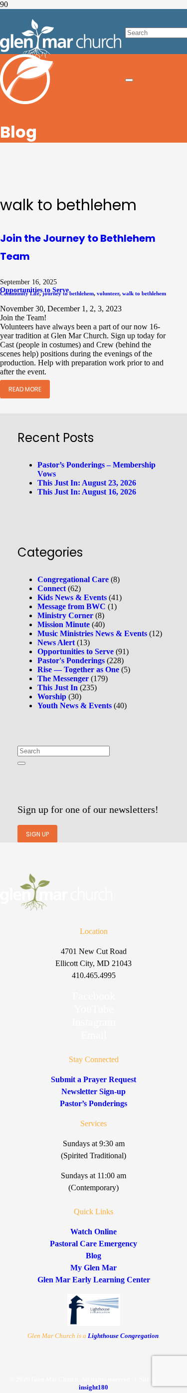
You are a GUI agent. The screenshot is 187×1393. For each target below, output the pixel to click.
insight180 (93, 1387)
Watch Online (93, 1231)
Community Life (19, 293)
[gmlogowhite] (60, 57)
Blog (93, 1255)
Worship (51, 696)
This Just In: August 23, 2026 (86, 483)
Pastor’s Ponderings (93, 1103)
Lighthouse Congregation (123, 1335)
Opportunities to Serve (75, 651)
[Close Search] (129, 80)
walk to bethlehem (144, 293)
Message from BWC (71, 606)
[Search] (21, 763)
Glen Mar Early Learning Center (93, 1279)
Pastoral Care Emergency (93, 1243)
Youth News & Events (74, 705)
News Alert (56, 642)
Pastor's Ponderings (71, 660)
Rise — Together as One (78, 669)
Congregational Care (73, 579)
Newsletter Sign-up (93, 1091)
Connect (51, 588)
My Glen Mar (93, 1267)
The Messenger (63, 678)
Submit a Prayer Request (93, 1079)
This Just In (57, 687)
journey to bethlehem (68, 293)
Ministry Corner (65, 615)
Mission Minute (63, 624)
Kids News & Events (72, 597)
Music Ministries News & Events (92, 633)
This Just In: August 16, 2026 (86, 492)
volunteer (108, 293)
